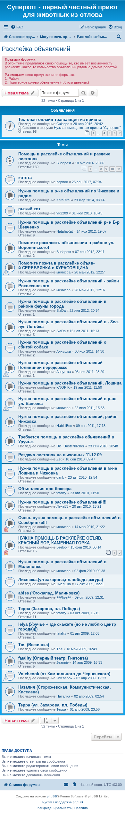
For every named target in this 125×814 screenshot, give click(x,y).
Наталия (63, 696)
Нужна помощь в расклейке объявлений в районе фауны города (62, 304)
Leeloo (61, 547)
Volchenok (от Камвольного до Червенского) (64, 673)
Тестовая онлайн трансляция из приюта (59, 119)
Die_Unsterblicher (70, 446)
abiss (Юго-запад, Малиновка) (48, 593)
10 (112, 169)
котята (25, 177)
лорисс (62, 182)
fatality (61, 493)
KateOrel (63, 200)
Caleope (62, 124)
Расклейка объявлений (36, 48)
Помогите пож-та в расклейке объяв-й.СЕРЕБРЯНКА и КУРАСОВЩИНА (56, 265)
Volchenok (64, 678)
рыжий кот (29, 208)
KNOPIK (63, 387)
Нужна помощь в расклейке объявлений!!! (62, 502)
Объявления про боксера (44, 488)
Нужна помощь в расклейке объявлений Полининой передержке (60, 365)
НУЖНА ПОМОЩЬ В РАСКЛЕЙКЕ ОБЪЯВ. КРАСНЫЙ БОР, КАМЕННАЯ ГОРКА (60, 540)
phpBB (52, 796)
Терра (61, 709)
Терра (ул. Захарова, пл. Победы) (52, 705)
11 (119, 169)
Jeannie (62, 662)
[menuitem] (17, 27)
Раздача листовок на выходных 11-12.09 (60, 454)
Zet (59, 459)
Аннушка (63, 351)
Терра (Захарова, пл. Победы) (49, 608)
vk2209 (62, 213)
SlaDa (61, 310)
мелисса (63, 272)
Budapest (63, 163)
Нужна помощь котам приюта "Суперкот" (87, 128)
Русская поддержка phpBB (62, 802)
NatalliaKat (64, 231)
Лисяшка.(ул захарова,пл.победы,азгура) (60, 579)
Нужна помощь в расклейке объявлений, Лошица (69, 383)
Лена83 (62, 506)
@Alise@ (63, 597)
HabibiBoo (64, 426)
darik (60, 477)
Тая (59, 649)
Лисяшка (63, 584)
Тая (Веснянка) (33, 644)
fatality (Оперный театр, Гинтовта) (53, 658)
